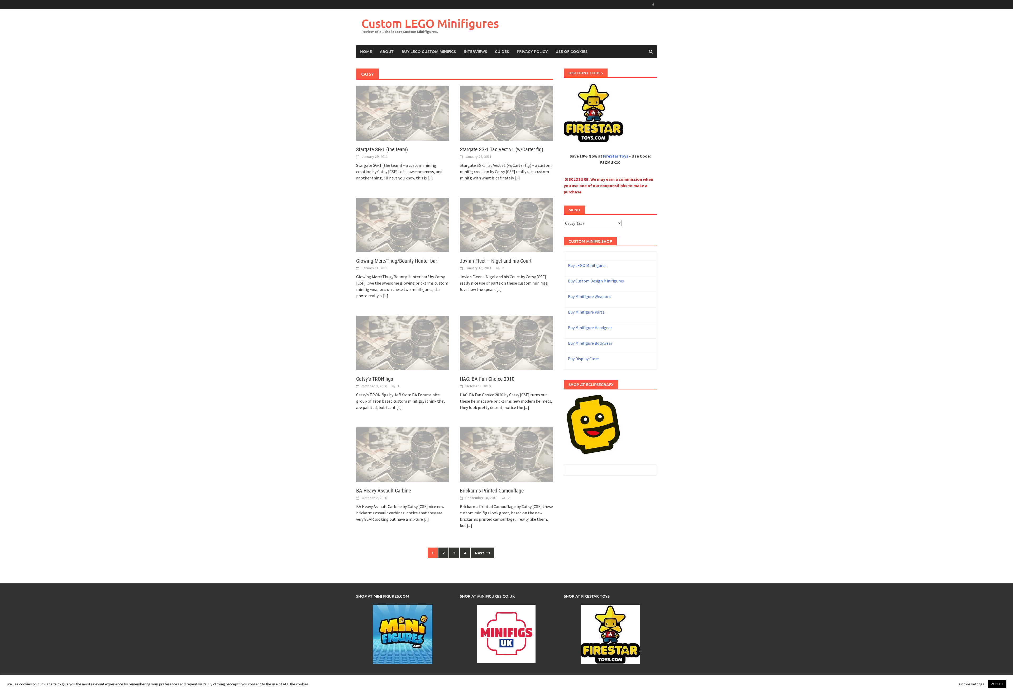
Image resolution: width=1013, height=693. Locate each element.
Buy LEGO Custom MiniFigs (429, 51)
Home (366, 51)
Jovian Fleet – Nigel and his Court (496, 261)
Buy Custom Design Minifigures (596, 281)
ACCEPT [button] (997, 684)
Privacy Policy (532, 51)
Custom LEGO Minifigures (430, 23)
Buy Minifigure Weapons (589, 296)
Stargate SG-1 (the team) (382, 149)
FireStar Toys (615, 156)
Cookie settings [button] (971, 684)
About (387, 51)
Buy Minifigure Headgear (590, 327)
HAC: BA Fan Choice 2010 (487, 379)
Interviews (475, 51)
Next (480, 552)
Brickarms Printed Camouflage (492, 490)
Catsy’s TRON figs (374, 379)
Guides (502, 51)
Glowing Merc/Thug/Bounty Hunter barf (397, 261)
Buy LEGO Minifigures (587, 265)
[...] (430, 177)
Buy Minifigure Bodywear (590, 343)
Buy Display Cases (584, 358)
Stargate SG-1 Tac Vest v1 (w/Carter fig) (501, 149)
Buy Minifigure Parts (586, 312)
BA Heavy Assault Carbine (383, 490)
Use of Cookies (571, 51)
